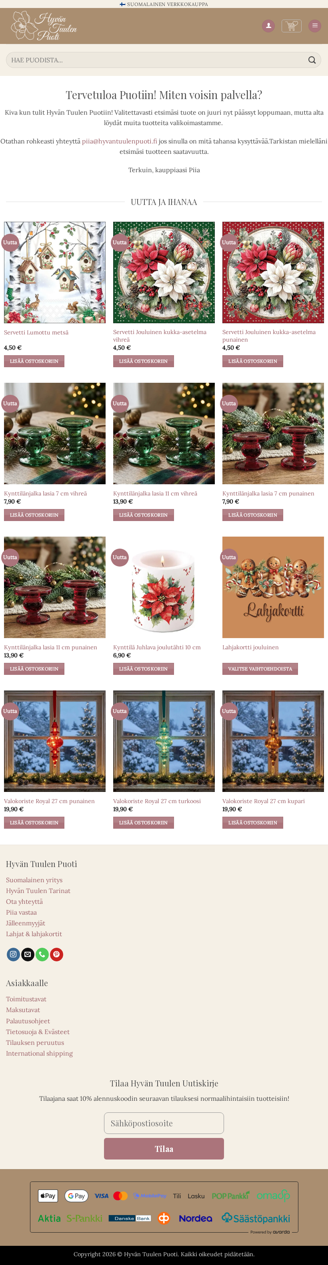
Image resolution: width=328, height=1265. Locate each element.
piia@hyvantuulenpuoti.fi (119, 141)
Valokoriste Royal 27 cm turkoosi (157, 801)
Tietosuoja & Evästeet (38, 1032)
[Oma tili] (268, 26)
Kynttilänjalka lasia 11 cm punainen (50, 647)
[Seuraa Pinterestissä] (56, 954)
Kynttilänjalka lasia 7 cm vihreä (45, 493)
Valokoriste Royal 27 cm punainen (49, 801)
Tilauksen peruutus (35, 1042)
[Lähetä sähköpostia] (27, 954)
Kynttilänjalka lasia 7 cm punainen (268, 493)
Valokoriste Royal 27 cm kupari (263, 801)
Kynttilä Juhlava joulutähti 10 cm (157, 647)
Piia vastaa (21, 912)
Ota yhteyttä (24, 901)
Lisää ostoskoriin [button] (34, 361)
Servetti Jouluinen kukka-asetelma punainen (269, 335)
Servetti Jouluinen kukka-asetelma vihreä (159, 335)
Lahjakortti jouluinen (250, 647)
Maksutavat (23, 1010)
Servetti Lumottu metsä (36, 332)
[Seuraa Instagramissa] (13, 954)
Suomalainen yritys (34, 880)
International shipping (39, 1053)
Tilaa (164, 1148)
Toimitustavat (26, 999)
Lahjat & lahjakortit (34, 934)
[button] (292, 26)
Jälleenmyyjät (25, 923)
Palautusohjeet (28, 1021)
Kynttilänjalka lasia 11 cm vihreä (155, 493)
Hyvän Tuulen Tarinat (38, 891)
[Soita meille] (42, 954)
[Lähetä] (312, 60)
